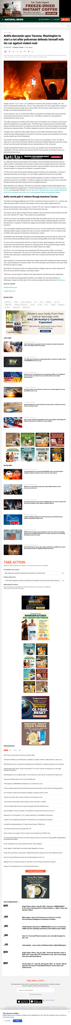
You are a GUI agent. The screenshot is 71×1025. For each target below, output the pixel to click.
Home (5, 32)
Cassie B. (33, 342)
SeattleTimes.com (9, 291)
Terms (47, 1006)
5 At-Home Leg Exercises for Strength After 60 (17, 828)
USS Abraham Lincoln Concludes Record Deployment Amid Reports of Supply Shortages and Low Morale (34, 764)
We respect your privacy (35, 994)
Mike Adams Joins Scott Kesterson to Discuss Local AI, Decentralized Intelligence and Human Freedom (41, 918)
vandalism (24, 57)
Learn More (7, 1020)
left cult (44, 55)
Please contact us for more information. (14, 588)
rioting (10, 57)
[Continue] (52, 990)
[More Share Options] (33, 51)
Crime (9, 32)
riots (13, 57)
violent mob (36, 57)
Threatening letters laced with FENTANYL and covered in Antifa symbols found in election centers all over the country (43, 472)
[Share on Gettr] (29, 51)
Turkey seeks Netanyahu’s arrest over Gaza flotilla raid (19, 779)
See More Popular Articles (35, 871)
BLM (30, 55)
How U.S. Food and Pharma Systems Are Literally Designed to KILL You (24, 857)
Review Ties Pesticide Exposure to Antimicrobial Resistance (21, 866)
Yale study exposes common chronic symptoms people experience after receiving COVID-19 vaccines (44, 344)
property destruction (60, 55)
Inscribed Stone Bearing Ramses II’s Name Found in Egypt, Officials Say (24, 824)
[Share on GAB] (21, 51)
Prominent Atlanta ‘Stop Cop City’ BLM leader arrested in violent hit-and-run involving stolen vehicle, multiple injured (45, 502)
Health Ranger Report (11, 902)
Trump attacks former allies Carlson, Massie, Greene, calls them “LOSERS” (25, 801)
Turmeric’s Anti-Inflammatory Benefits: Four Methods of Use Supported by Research (28, 819)
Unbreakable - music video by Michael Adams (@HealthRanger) (44, 945)
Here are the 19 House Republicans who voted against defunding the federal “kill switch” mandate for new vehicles (45, 420)
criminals (38, 55)
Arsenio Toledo (18, 47)
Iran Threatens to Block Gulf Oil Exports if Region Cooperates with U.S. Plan (26, 792)
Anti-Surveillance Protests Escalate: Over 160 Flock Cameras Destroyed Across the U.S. (29, 810)
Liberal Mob (50, 55)
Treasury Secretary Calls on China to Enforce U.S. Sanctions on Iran (23, 797)
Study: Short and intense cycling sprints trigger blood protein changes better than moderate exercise (33, 853)
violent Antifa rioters (21, 104)
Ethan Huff (33, 357)
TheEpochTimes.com (10, 287)
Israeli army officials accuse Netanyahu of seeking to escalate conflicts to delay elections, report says (33, 759)
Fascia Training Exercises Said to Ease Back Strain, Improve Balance (23, 843)
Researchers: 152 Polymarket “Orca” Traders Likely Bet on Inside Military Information (28, 815)
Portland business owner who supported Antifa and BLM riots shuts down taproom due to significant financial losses (45, 547)
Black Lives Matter (23, 55)
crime (34, 55)
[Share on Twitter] (13, 51)
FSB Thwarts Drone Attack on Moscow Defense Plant (19, 755)
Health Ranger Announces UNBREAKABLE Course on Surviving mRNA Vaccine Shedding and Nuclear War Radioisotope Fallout (44, 927)
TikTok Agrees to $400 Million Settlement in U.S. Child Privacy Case (23, 783)
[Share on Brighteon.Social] (6, 51)
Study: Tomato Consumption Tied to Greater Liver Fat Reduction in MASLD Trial (27, 833)
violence (29, 57)
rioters (5, 57)
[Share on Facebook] (9, 51)
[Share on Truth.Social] (25, 51)
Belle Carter (33, 372)
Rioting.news (61, 280)
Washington (43, 57)
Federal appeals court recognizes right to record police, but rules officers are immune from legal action (33, 774)
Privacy (43, 1006)
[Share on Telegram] (17, 51)
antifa (15, 55)
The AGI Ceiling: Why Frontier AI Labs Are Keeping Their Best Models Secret (26, 806)
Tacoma (17, 57)
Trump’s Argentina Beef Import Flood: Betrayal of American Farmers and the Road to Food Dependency (33, 788)
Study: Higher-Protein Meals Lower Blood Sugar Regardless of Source (24, 848)
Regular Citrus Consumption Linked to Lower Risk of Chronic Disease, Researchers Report (30, 862)
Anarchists (10, 55)
